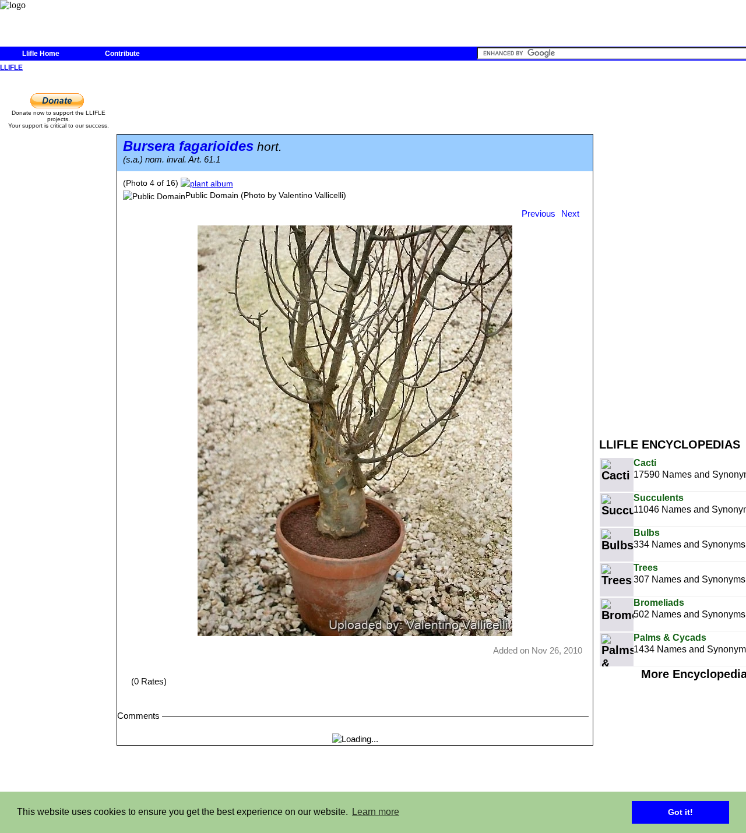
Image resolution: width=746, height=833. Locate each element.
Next (570, 213)
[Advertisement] (672, 249)
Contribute (122, 54)
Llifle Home (40, 54)
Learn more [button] (375, 812)
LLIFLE (11, 67)
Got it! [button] (680, 812)
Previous (538, 213)
